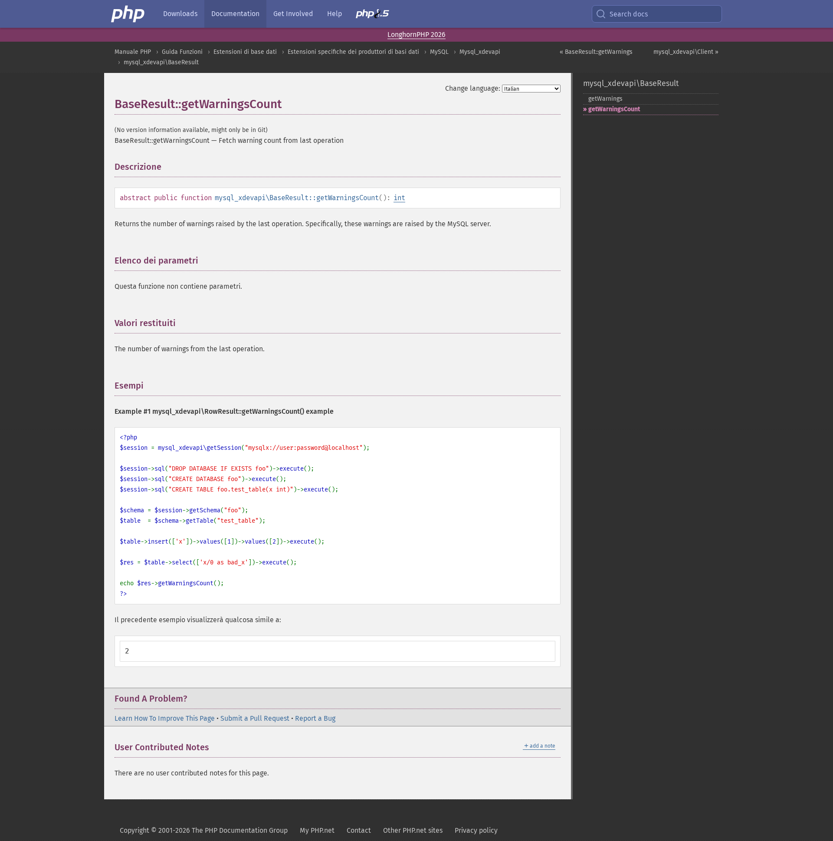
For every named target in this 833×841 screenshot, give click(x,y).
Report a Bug (315, 718)
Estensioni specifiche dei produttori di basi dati (353, 52)
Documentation (235, 14)
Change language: (472, 88)
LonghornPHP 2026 (416, 34)
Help (334, 14)
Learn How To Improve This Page (165, 718)
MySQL (439, 52)
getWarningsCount (614, 109)
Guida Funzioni (182, 52)
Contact (359, 830)
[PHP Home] (128, 14)
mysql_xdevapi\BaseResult (161, 62)
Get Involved (293, 14)
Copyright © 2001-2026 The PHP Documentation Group (204, 830)
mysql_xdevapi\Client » (685, 52)
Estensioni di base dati (245, 52)
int (399, 198)
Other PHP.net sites (413, 830)
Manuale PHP (133, 52)
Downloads (180, 14)
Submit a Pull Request (254, 718)
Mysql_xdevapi (479, 52)
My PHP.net (317, 830)
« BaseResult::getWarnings (596, 52)
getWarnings (605, 98)
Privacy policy (476, 830)
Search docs (629, 14)
